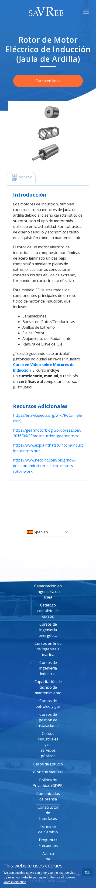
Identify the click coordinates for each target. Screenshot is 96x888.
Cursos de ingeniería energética (48, 630)
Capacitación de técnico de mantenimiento (48, 687)
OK (87, 872)
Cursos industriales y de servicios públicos (48, 744)
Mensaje (25, 177)
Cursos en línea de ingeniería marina (48, 649)
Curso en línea (48, 80)
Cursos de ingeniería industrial (48, 668)
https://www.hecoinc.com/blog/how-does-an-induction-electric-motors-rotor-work (44, 466)
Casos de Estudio (48, 764)
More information (14, 882)
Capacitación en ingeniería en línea (48, 591)
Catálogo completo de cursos (48, 611)
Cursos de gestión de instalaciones (48, 720)
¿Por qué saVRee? (48, 772)
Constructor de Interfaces (48, 813)
